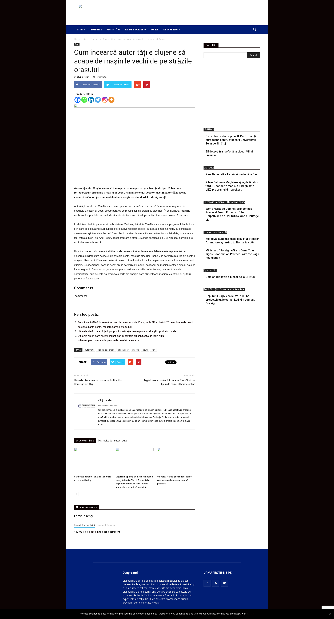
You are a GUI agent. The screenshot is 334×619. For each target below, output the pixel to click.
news (145, 349)
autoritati (89, 349)
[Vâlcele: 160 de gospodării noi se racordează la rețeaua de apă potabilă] (176, 461)
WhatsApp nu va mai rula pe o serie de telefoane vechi (108, 340)
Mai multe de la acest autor (113, 440)
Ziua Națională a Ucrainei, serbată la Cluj (231, 174)
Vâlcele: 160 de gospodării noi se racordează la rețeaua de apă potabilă (174, 480)
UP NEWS (209, 129)
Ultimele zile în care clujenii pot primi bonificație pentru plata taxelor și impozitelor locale (127, 331)
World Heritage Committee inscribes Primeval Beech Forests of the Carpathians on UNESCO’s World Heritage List (232, 214)
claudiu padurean (105, 349)
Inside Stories (134, 29)
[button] (254, 29)
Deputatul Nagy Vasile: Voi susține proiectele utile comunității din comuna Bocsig (230, 299)
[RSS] (215, 583)
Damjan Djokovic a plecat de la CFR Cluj (231, 277)
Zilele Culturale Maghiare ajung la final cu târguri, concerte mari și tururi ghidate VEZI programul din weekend (232, 186)
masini (135, 349)
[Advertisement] (232, 94)
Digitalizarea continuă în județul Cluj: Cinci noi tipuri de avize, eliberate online (169, 382)
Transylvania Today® (215, 232)
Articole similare (85, 440)
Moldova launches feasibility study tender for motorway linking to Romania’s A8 (232, 240)
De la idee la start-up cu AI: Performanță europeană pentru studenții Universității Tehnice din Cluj (231, 140)
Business (96, 29)
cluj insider (123, 349)
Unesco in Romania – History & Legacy (224, 202)
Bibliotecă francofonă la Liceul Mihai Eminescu (229, 153)
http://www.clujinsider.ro (108, 405)
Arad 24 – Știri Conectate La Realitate (224, 289)
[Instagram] (105, 100)
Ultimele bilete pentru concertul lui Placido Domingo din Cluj (98, 382)
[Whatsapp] (84, 100)
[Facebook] (77, 100)
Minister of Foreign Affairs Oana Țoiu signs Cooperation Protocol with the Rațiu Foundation (232, 254)
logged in (94, 531)
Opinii (154, 29)
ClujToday (209, 167)
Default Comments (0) (84, 525)
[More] (111, 100)
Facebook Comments (107, 525)
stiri (153, 349)
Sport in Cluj (210, 270)
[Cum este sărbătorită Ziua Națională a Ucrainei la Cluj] (93, 461)
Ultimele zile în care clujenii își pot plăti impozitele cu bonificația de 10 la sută (121, 335)
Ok (252, 613)
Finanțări (113, 29)
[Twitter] (98, 100)
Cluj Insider (83, 76)
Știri (80, 29)
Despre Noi (170, 29)
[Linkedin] (91, 100)
